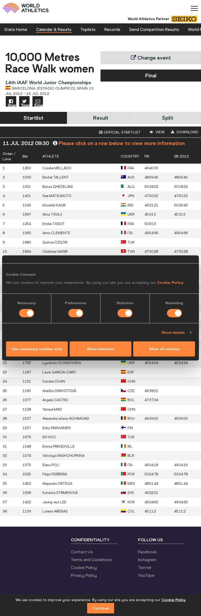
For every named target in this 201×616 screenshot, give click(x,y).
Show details (173, 332)
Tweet (25, 105)
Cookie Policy (170, 282)
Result (100, 117)
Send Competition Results (154, 29)
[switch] (75, 313)
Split (167, 117)
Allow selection (100, 349)
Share (12, 105)
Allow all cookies (164, 349)
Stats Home (15, 29)
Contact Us (82, 551)
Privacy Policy (84, 575)
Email (38, 105)
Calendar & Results (53, 29)
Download (187, 132)
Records (112, 29)
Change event (153, 57)
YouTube (146, 575)
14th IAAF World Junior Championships (48, 82)
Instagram (147, 559)
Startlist (33, 117)
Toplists (88, 29)
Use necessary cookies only (37, 349)
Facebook (147, 551)
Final (150, 75)
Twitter (145, 567)
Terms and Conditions (91, 559)
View (159, 132)
